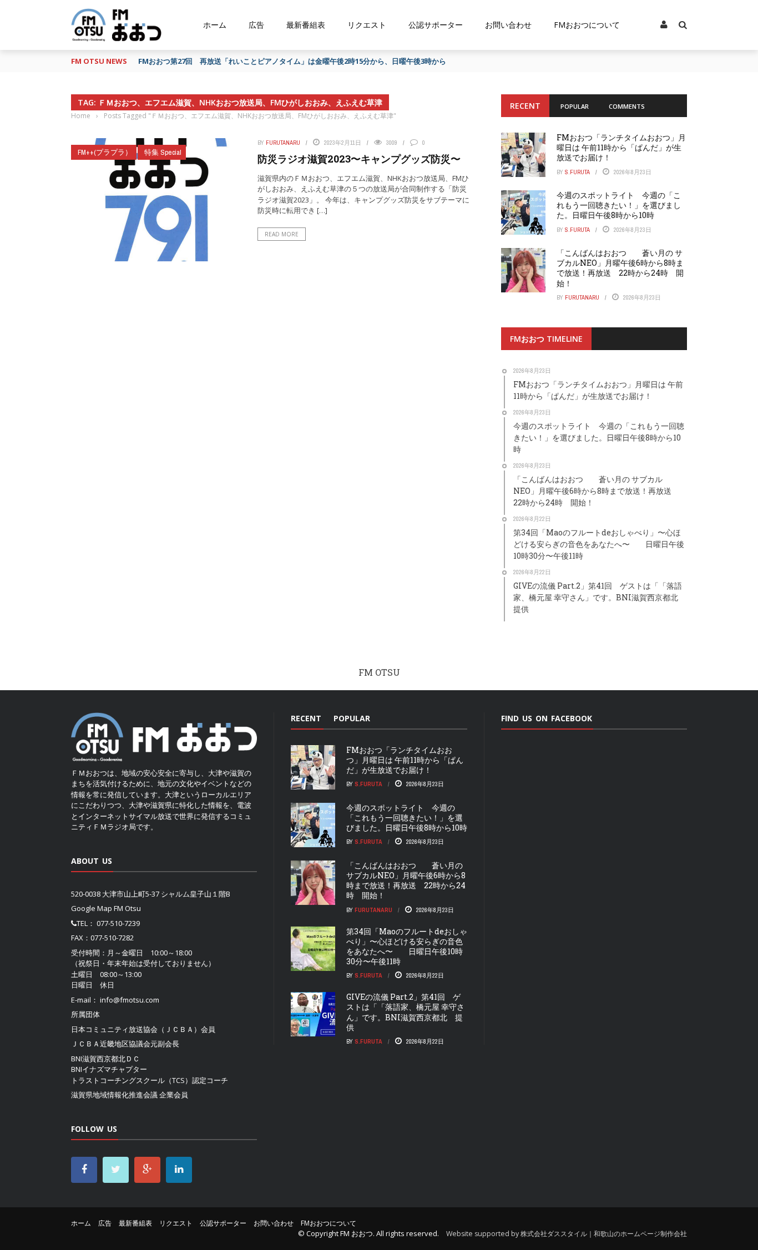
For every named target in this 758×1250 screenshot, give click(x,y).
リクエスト (366, 24)
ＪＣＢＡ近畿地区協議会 (110, 1044)
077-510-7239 (118, 923)
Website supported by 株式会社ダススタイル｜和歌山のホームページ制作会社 (566, 1233)
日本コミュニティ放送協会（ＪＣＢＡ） (136, 1029)
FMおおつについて (587, 24)
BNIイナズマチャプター (109, 1069)
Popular (574, 106)
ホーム (214, 24)
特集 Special (162, 152)
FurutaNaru (283, 142)
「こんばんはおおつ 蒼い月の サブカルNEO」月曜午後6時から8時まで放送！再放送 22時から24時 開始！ (620, 268)
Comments (627, 106)
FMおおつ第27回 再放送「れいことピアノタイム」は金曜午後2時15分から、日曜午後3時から (292, 61)
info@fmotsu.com (129, 1000)
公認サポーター (435, 24)
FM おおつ (356, 1233)
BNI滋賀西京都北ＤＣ (105, 1059)
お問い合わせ (508, 24)
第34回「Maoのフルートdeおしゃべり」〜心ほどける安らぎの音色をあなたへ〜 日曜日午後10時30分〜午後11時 (406, 946)
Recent (525, 105)
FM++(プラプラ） (105, 152)
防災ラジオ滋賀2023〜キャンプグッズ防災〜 (359, 158)
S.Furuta (577, 172)
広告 (256, 24)
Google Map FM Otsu (106, 908)
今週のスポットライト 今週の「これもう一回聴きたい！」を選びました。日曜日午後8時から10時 (619, 205)
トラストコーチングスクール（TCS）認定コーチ (149, 1080)
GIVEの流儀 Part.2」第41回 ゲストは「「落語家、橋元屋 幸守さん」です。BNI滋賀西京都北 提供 (405, 1012)
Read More (282, 234)
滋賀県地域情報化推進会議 (114, 1095)
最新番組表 (305, 24)
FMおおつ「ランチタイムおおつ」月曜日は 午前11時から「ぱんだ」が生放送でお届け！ (621, 147)
